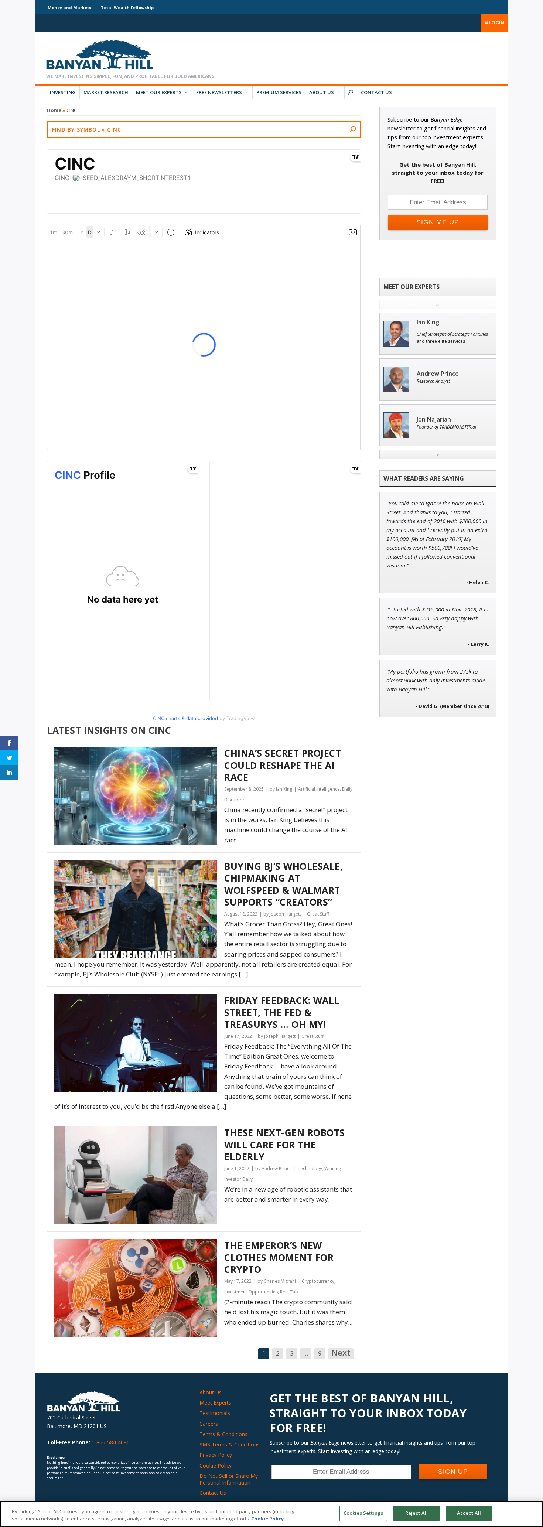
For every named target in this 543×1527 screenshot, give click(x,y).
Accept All (469, 1513)
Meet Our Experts (159, 92)
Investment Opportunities (251, 1292)
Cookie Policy (215, 1465)
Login (496, 22)
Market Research (105, 92)
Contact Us (376, 92)
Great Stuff (318, 914)
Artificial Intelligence (319, 789)
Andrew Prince (438, 374)
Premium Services (278, 92)
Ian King (428, 322)
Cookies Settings (363, 1513)
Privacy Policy (215, 1454)
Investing (63, 92)
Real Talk (289, 1292)
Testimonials (214, 1413)
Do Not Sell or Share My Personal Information (228, 1479)
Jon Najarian (434, 419)
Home (54, 110)
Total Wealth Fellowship (127, 7)
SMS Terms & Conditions (229, 1444)
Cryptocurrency (318, 1281)
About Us (321, 92)
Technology (310, 1168)
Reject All (416, 1513)
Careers (208, 1423)
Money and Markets (69, 7)
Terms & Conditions (223, 1434)
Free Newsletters (219, 92)
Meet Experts (215, 1402)
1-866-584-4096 (111, 1442)
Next (341, 1353)
